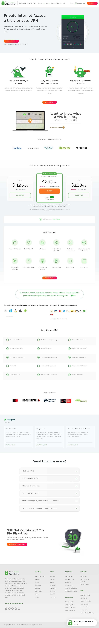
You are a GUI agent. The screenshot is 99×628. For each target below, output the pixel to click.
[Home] (8, 3)
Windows (53, 576)
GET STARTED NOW (50, 102)
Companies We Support (85, 580)
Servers (37, 588)
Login (72, 3)
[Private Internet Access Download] (16, 311)
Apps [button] (47, 3)
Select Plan (20, 195)
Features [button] (40, 3)
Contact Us (83, 598)
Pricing (37, 582)
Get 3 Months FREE (11, 41)
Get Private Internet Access (17, 544)
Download (38, 591)
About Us (83, 576)
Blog (36, 594)
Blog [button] (58, 3)
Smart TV (53, 597)
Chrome (52, 591)
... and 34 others (8, 316)
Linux (52, 582)
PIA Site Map (84, 584)
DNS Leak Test (70, 605)
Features (38, 585)
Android (52, 585)
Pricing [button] (35, 3)
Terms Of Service (85, 601)
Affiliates (68, 582)
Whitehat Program (71, 591)
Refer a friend (69, 579)
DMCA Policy (84, 610)
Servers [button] (53, 3)
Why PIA (37, 579)
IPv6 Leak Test (70, 611)
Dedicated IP (69, 576)
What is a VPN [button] (22, 3)
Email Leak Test (70, 608)
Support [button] (62, 3)
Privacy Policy (84, 604)
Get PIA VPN (92, 3)
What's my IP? (69, 602)
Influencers (68, 585)
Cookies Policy (85, 607)
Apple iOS (53, 588)
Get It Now (56, 219)
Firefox (52, 594)
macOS (52, 579)
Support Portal (85, 595)
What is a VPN (39, 576)
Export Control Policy (87, 613)
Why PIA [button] (30, 3)
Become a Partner (71, 588)
